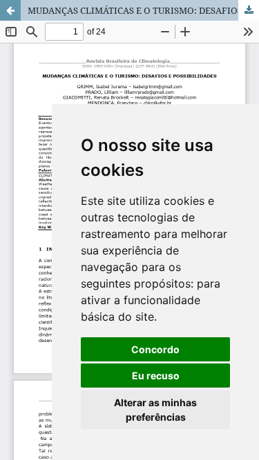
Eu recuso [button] (156, 375)
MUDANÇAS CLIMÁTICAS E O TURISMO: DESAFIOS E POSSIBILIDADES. (143, 10)
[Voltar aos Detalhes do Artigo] (10, 10)
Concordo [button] (155, 349)
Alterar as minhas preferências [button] (155, 410)
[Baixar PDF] (248, 10)
